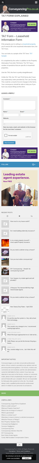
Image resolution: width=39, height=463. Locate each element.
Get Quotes (31, 24)
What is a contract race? (8, 415)
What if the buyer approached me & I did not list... (22, 334)
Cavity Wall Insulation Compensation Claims (15, 437)
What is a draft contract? (8, 406)
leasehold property (29, 44)
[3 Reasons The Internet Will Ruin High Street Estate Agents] (5, 290)
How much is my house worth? (20, 221)
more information (15, 458)
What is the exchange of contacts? (12, 410)
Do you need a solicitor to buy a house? (22, 250)
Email (22, 111)
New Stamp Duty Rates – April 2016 (21, 306)
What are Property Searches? (10, 408)
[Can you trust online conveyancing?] (5, 262)
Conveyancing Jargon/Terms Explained (13, 403)
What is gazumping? (7, 413)
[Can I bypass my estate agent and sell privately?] (5, 281)
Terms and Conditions (23, 451)
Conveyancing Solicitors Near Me (11, 431)
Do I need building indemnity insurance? (22, 231)
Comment (6, 99)
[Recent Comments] (32, 216)
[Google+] (33, 164)
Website (6, 118)
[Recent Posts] (7, 216)
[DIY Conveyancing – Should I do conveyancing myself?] (5, 271)
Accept (27, 458)
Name (5, 111)
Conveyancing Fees (7, 428)
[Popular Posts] (19, 216)
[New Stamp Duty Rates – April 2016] (5, 309)
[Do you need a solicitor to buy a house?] (5, 252)
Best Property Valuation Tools (10, 422)
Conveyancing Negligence (9, 424)
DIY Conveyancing (7, 433)
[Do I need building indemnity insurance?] (5, 233)
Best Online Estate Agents (9, 435)
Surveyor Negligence (7, 426)
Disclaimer (12, 451)
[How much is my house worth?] (5, 224)
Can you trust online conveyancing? (21, 259)
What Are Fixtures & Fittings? (10, 419)
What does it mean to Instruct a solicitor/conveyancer (17, 417)
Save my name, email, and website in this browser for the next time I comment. (19, 128)
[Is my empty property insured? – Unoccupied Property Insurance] (5, 243)
